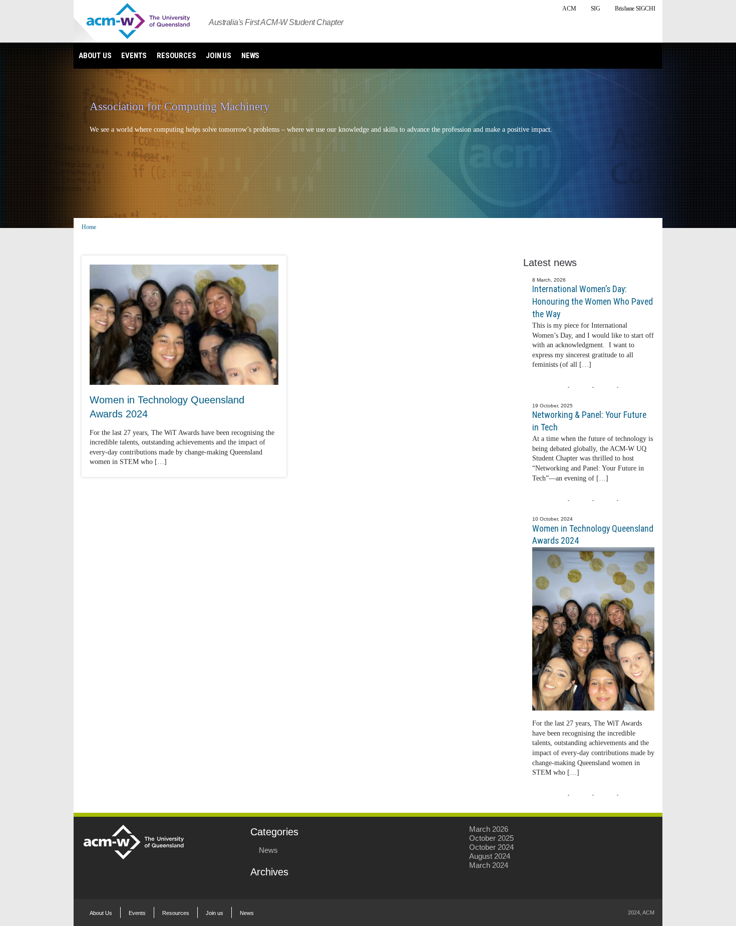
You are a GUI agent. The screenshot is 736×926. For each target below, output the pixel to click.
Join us (218, 55)
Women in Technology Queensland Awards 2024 (592, 534)
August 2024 (489, 856)
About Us (95, 55)
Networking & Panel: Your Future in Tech (589, 420)
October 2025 (491, 838)
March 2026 (488, 829)
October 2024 (491, 847)
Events (134, 55)
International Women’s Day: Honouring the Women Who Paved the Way (592, 301)
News (250, 55)
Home (89, 226)
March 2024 (488, 865)
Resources (176, 55)
